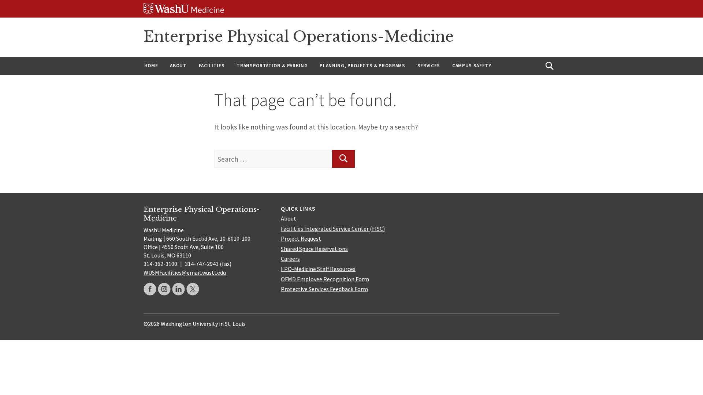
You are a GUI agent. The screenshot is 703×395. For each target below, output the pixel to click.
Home (151, 66)
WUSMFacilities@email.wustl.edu (185, 272)
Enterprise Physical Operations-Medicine (299, 36)
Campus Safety (471, 66)
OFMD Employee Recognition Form (325, 279)
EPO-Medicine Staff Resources (318, 268)
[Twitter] (192, 289)
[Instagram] (164, 289)
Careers (290, 258)
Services (428, 66)
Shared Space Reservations (314, 248)
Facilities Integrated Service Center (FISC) (333, 228)
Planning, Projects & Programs (362, 66)
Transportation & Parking (272, 66)
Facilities (212, 66)
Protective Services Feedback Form (324, 289)
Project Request (301, 238)
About (178, 66)
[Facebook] (150, 289)
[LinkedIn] (178, 289)
